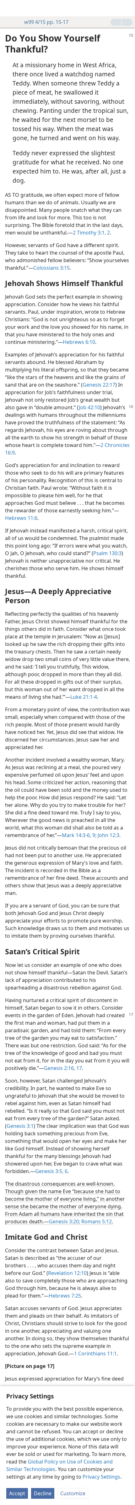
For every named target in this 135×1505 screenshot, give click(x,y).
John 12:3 (107, 835)
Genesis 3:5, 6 (51, 1171)
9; (93, 835)
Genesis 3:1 (20, 1125)
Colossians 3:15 (51, 267)
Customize (72, 1493)
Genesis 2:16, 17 (63, 1068)
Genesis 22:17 (99, 384)
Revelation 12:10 (67, 1273)
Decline (42, 1493)
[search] (127, 8)
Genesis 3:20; (64, 1221)
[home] (9, 8)
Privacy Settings (101, 1476)
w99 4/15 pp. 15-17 (46, 22)
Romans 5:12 (96, 1221)
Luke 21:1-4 (83, 696)
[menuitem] (9, 8)
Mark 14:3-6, (76, 835)
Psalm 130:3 (107, 553)
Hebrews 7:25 (65, 1295)
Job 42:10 (89, 407)
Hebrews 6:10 (79, 342)
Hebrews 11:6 (21, 518)
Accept (17, 1493)
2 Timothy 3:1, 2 (91, 232)
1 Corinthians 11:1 (95, 1353)
